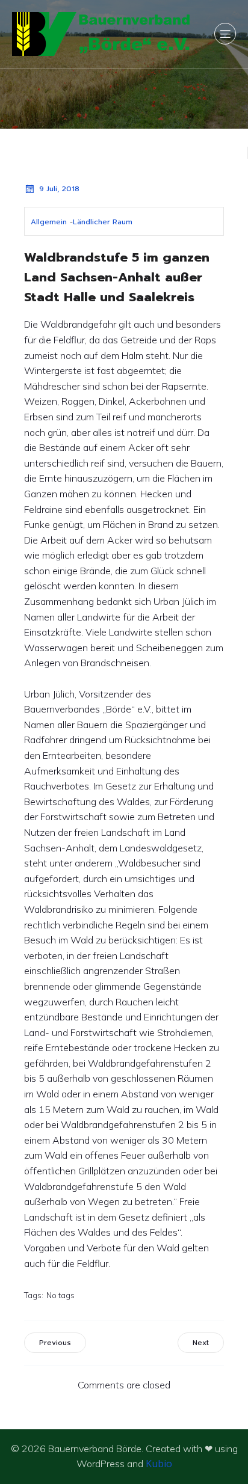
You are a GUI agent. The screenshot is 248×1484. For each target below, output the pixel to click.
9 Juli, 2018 (59, 188)
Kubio (159, 1463)
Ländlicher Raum (102, 221)
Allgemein (49, 221)
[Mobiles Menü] (225, 33)
